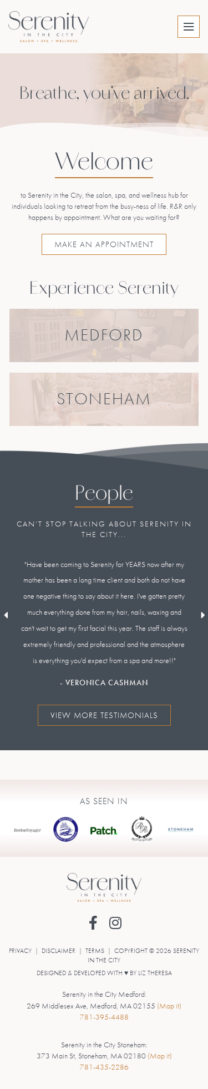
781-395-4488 (104, 1017)
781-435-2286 (104, 1067)
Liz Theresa (155, 972)
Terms (94, 950)
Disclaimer (58, 950)
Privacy (20, 950)
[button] (93, 923)
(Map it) (169, 1006)
